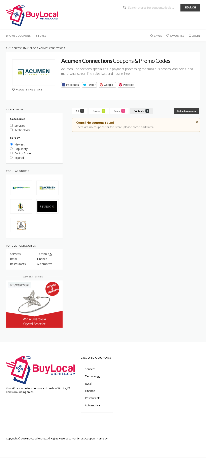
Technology (44, 254)
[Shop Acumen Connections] (33, 72)
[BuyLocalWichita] (32, 15)
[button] (70, 85)
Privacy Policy (95, 444)
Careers (57, 444)
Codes (98, 110)
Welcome (11, 444)
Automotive (44, 264)
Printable (141, 110)
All (79, 110)
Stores (41, 35)
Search (190, 7)
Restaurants (18, 264)
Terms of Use (75, 444)
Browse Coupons (18, 35)
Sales (119, 110)
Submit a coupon (186, 110)
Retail (13, 259)
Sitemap (27, 444)
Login (196, 35)
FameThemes (116, 438)
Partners (42, 444)
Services (15, 254)
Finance (42, 259)
